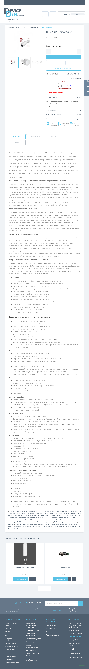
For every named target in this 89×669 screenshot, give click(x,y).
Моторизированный (62, 513)
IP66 (27, 524)
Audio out (53, 515)
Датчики (59, 526)
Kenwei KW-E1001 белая (25, 568)
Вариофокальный (75, 513)
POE (9, 515)
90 (42, 524)
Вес (32, 518)
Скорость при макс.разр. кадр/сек (67, 511)
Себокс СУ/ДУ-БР (64, 568)
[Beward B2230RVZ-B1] (13, 62)
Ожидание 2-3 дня (36, 511)
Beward (13, 511)
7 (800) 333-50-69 (75, 633)
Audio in (47, 515)
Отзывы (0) (16, 142)
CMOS (68, 515)
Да (18, 513)
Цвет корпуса (21, 518)
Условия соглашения (12, 643)
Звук (42, 515)
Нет (39, 515)
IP (37, 522)
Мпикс (27, 520)
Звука (9, 528)
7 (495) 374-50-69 (75, 630)
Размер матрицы (48, 511)
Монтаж (8, 628)
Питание (17, 515)
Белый (29, 518)
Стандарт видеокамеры (29, 522)
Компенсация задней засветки (46, 526)
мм (68, 518)
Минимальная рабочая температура (43, 520)
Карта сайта (9, 653)
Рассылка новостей (53, 635)
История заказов (52, 628)
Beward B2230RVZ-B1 (23, 511)
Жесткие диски (31, 650)
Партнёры (9, 659)
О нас (7, 631)
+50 (20, 522)
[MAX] (74, 648)
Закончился (21, 579)
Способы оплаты (35, 136)
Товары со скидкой (12, 662)
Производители (10, 656)
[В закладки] (30, 579)
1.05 (37, 518)
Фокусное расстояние (59, 518)
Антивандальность (31, 515)
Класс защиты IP (20, 524)
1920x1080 (11, 524)
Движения (66, 526)
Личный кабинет (52, 625)
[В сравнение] (34, 579)
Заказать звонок (75, 637)
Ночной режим (44, 518)
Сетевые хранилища (33, 642)
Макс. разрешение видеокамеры (66, 522)
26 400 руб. (15, 528)
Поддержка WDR (30, 526)
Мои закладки (51, 632)
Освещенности (75, 526)
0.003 (46, 513)
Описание (16, 136)
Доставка (54, 136)
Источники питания (33, 630)
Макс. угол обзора (34, 524)
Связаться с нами (11, 646)
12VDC (22, 515)
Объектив (52, 513)
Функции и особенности (51, 524)
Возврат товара (10, 650)
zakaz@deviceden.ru (76, 640)
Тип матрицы (61, 515)
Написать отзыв (76, 78)
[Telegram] (70, 649)
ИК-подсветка (12, 513)
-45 (59, 520)
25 (80, 511)
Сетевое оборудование (34, 639)
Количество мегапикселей (16, 520)
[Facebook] (69, 610)
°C (56, 520)
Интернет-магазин (14, 27)
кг (34, 518)
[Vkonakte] (74, 610)
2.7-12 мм (72, 518)
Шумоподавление (19, 526)
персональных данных (13, 611)
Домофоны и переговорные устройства (31, 625)
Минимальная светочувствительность (31, 513)
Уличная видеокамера (46, 522)
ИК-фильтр (63, 524)
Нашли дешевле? (73, 74)
